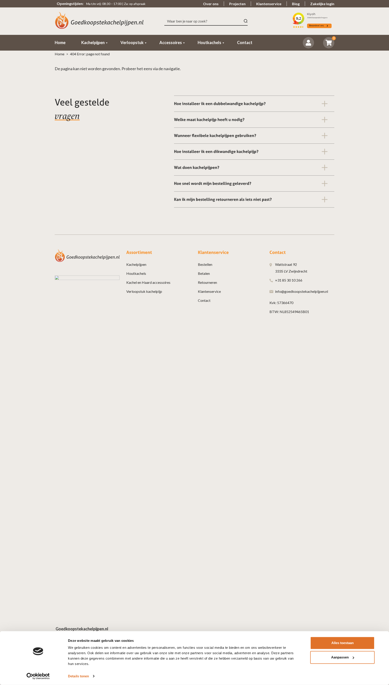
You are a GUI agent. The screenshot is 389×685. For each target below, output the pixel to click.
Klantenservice (268, 4)
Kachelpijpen (136, 264)
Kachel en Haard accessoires (148, 282)
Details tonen (78, 676)
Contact (204, 300)
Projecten (237, 4)
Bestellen (205, 264)
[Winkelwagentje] (329, 42)
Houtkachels (136, 273)
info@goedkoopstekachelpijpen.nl (301, 291)
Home (59, 54)
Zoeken (246, 21)
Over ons (211, 4)
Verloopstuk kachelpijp (144, 291)
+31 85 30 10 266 (288, 280)
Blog (296, 4)
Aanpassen (340, 657)
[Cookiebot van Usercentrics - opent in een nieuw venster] (38, 676)
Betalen (204, 273)
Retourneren (207, 282)
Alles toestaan (342, 643)
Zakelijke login (322, 4)
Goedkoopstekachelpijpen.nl (82, 628)
